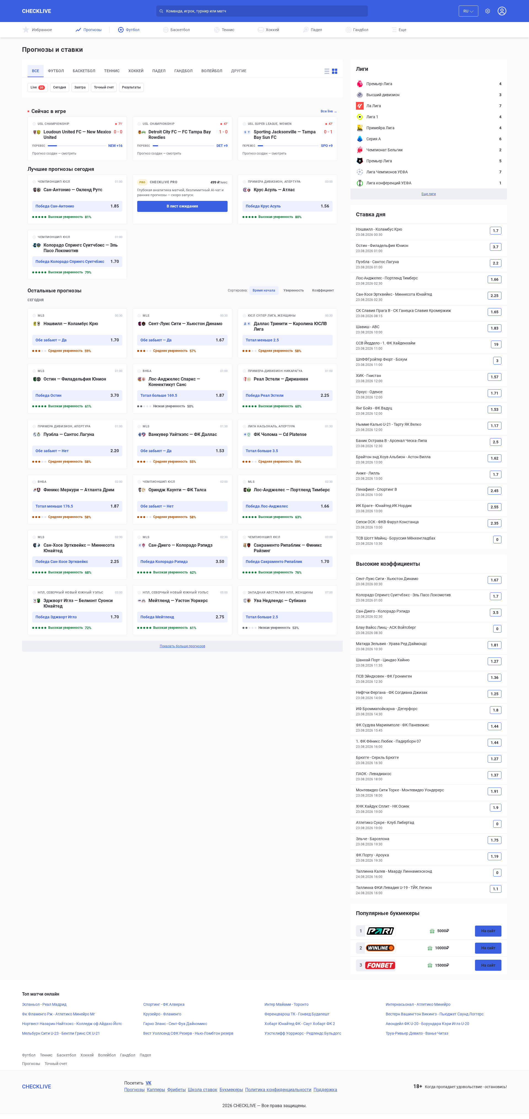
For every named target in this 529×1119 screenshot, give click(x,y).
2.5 (495, 442)
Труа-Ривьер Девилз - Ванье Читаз (417, 1033)
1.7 (495, 230)
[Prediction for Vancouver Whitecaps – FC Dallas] (182, 444)
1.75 (494, 840)
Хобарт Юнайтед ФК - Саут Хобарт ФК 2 (299, 1023)
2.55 (494, 507)
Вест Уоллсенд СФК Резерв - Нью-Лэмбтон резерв (188, 1033)
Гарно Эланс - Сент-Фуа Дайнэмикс (175, 1023)
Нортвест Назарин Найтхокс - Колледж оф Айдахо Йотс (72, 1023)
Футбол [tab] (56, 71)
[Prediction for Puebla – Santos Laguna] (77, 444)
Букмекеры (231, 1089)
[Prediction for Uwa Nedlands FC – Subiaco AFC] (287, 610)
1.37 (494, 775)
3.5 (495, 612)
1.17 (494, 426)
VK (148, 1083)
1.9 (495, 807)
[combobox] (468, 11)
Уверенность (294, 290)
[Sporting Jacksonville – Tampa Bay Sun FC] (287, 139)
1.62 (494, 458)
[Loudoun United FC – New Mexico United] (77, 139)
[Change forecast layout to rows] (327, 71)
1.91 (494, 791)
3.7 (495, 247)
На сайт (488, 931)
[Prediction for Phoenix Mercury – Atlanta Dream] (77, 499)
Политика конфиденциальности (278, 1089)
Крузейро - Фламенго (162, 1014)
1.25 (494, 694)
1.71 (494, 393)
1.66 (494, 279)
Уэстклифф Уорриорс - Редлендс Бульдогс (302, 1033)
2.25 (494, 295)
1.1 (495, 889)
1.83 (494, 328)
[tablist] (169, 71)
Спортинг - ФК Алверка (164, 1004)
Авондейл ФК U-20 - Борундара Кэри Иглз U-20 (427, 1023)
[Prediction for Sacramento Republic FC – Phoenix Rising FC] (287, 554)
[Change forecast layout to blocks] (334, 71)
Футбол (29, 1055)
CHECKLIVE (36, 11)
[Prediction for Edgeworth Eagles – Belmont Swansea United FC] (77, 610)
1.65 (494, 312)
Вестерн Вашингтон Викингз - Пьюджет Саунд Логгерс (435, 1014)
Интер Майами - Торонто (286, 1004)
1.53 (494, 409)
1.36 (494, 677)
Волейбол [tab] (211, 71)
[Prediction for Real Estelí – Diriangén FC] (287, 388)
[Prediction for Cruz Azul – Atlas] (287, 199)
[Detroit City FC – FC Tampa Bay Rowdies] (182, 139)
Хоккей (87, 1055)
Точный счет (104, 87)
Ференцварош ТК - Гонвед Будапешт (297, 1014)
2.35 (494, 523)
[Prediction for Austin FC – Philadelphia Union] (77, 388)
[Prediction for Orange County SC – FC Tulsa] (182, 499)
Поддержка (325, 1089)
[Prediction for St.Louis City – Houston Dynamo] (182, 333)
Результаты (131, 87)
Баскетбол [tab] (84, 71)
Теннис (46, 1055)
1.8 (495, 710)
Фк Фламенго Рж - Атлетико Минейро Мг (58, 1014)
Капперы (156, 1089)
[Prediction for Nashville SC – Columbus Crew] (77, 333)
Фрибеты (176, 1089)
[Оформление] (488, 11)
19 (496, 344)
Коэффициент (323, 290)
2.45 (494, 491)
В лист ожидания (182, 206)
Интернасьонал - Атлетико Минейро (418, 1004)
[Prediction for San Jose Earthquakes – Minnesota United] (77, 554)
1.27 (494, 661)
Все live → (329, 111)
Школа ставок (202, 1089)
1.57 (494, 377)
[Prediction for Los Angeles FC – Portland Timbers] (287, 499)
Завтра (80, 87)
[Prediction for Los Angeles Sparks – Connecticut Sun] (182, 388)
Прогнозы (31, 1063)
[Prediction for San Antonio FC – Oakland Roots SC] (77, 199)
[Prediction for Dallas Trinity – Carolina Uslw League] (287, 333)
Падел (145, 1055)
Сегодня (59, 87)
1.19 (494, 856)
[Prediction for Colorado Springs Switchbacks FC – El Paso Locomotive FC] (77, 254)
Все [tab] (35, 71)
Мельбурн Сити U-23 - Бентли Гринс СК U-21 (61, 1033)
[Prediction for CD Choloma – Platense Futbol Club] (287, 444)
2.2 (495, 263)
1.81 (494, 645)
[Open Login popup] (502, 11)
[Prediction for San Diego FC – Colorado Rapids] (182, 554)
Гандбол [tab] (183, 71)
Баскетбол (66, 1055)
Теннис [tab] (112, 71)
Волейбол (107, 1055)
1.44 (494, 726)
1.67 (494, 580)
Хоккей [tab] (136, 71)
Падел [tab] (159, 71)
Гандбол (127, 1055)
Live (37, 87)
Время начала (264, 290)
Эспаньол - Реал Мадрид (44, 1004)
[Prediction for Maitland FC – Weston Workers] (182, 610)
